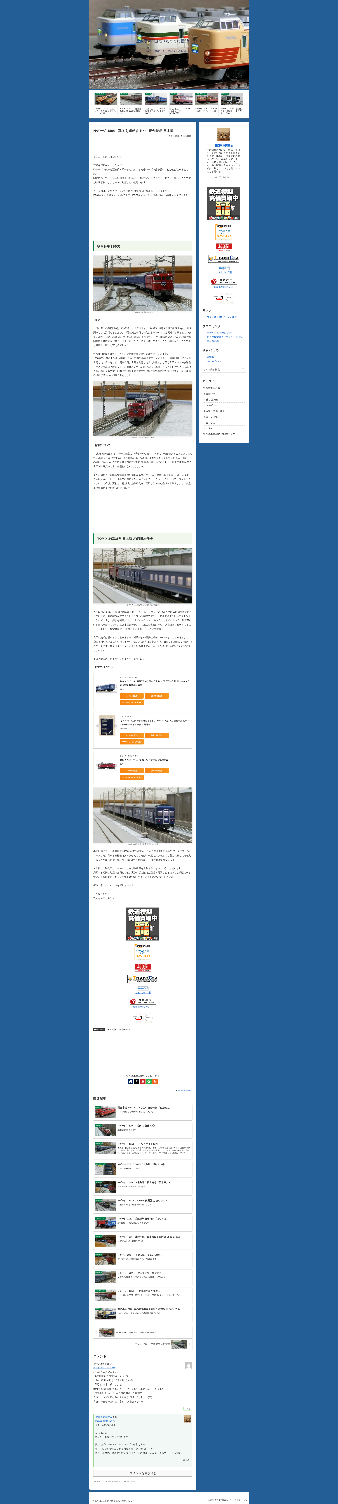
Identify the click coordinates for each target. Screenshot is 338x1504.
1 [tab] (167, 120)
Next (246, 104)
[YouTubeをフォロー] (142, 1081)
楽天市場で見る (156, 696)
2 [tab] (171, 120)
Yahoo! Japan (214, 361)
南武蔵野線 (213, 341)
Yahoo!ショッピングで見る (132, 702)
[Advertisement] (142, 145)
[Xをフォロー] (136, 1081)
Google (211, 357)
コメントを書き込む (142, 1473)
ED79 (119, 1029)
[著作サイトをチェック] (130, 1081)
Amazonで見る (131, 696)
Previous (91, 104)
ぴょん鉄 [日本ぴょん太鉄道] (222, 317)
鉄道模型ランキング (142, 1007)
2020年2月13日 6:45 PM (105, 1421)
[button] (243, 369)
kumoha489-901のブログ (220, 332)
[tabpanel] (106, 104)
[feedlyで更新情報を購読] (149, 1081)
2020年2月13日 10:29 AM (104, 1368)
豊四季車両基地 (103, 1417)
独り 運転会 (100, 1029)
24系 (111, 1029)
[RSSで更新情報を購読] (155, 1081)
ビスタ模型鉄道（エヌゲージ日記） (226, 337)
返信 (189, 1409)
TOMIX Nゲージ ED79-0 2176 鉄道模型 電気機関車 (144, 760)
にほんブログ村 (143, 992)
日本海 (127, 1029)
